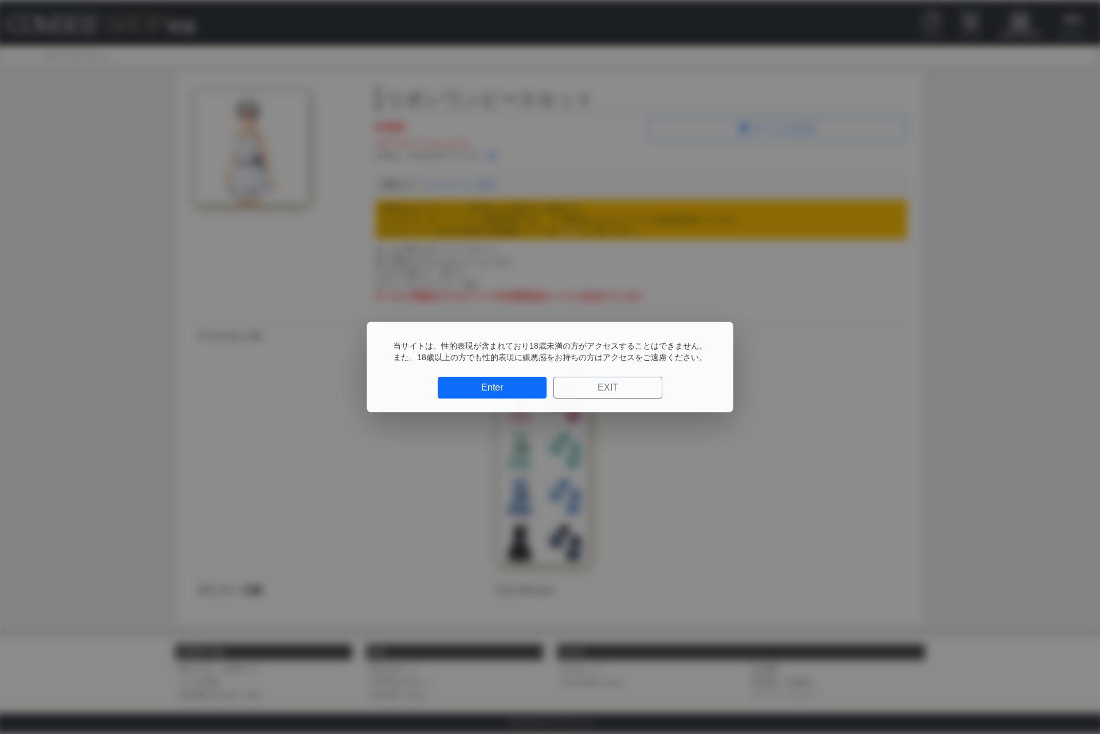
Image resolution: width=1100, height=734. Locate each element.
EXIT (608, 387)
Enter (492, 387)
